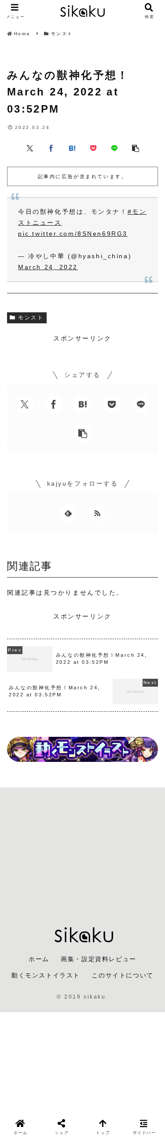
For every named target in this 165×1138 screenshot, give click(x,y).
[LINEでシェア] (114, 147)
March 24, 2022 (48, 267)
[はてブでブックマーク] (72, 147)
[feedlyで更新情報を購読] (68, 513)
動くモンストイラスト (45, 975)
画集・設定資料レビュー (98, 959)
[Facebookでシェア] (51, 147)
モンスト (31, 318)
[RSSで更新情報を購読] (97, 513)
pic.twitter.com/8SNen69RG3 (73, 233)
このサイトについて (122, 975)
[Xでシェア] (30, 147)
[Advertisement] (82, 850)
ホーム (39, 959)
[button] (135, 147)
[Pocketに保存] (93, 147)
